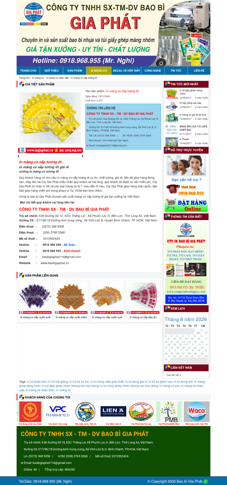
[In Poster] (172, 130)
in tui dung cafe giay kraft (107, 381)
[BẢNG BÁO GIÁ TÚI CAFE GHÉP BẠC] (172, 117)
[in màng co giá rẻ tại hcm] (172, 105)
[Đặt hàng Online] (186, 204)
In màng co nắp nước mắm (71, 317)
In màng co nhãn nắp (57, 77)
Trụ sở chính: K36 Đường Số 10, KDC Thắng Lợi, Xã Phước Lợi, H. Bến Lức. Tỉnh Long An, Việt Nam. (88, 442)
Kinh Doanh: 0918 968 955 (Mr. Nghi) (108, 140)
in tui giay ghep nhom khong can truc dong (70, 385)
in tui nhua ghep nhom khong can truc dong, (129, 385)
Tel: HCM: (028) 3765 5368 (136, 135)
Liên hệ (199, 70)
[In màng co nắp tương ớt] (50, 121)
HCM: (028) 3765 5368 (72, 456)
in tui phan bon (37, 381)
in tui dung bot (183, 381)
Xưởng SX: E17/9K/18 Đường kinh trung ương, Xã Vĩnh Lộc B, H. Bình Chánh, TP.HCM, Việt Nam (86, 449)
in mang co (63, 390)
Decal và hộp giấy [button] (126, 70)
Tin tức (176, 70)
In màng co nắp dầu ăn (143, 317)
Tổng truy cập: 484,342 (59, 469)
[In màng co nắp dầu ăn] (143, 297)
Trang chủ (28, 70)
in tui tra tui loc (79, 381)
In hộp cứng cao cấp (190, 90)
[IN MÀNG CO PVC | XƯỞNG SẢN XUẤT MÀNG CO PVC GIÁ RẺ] (113, 33)
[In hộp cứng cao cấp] (172, 93)
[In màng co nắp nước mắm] (71, 297)
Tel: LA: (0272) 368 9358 (101, 135)
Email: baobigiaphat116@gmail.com (107, 145)
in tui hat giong (58, 381)
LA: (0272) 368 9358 (36, 456)
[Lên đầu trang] (205, 481)
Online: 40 (30, 469)
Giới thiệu (51, 70)
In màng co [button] (99, 70)
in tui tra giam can (160, 381)
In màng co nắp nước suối (35, 317)
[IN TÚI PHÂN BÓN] (186, 262)
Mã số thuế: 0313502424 (111, 456)
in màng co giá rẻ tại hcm (193, 102)
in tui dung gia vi (136, 381)
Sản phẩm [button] (74, 70)
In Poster (184, 126)
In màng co (38, 77)
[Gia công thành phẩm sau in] (172, 141)
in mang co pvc (169, 385)
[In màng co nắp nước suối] (35, 297)
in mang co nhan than (40, 390)
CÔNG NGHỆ (153, 70)
